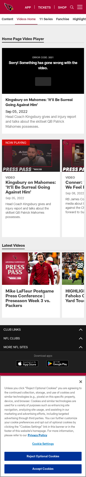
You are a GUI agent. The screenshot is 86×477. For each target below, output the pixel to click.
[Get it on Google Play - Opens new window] (57, 365)
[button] (43, 81)
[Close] (81, 382)
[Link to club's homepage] (9, 5)
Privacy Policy (37, 435)
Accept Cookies (43, 468)
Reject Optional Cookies (43, 456)
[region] (43, 426)
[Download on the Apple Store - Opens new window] (27, 364)
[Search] (72, 7)
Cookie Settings (43, 443)
